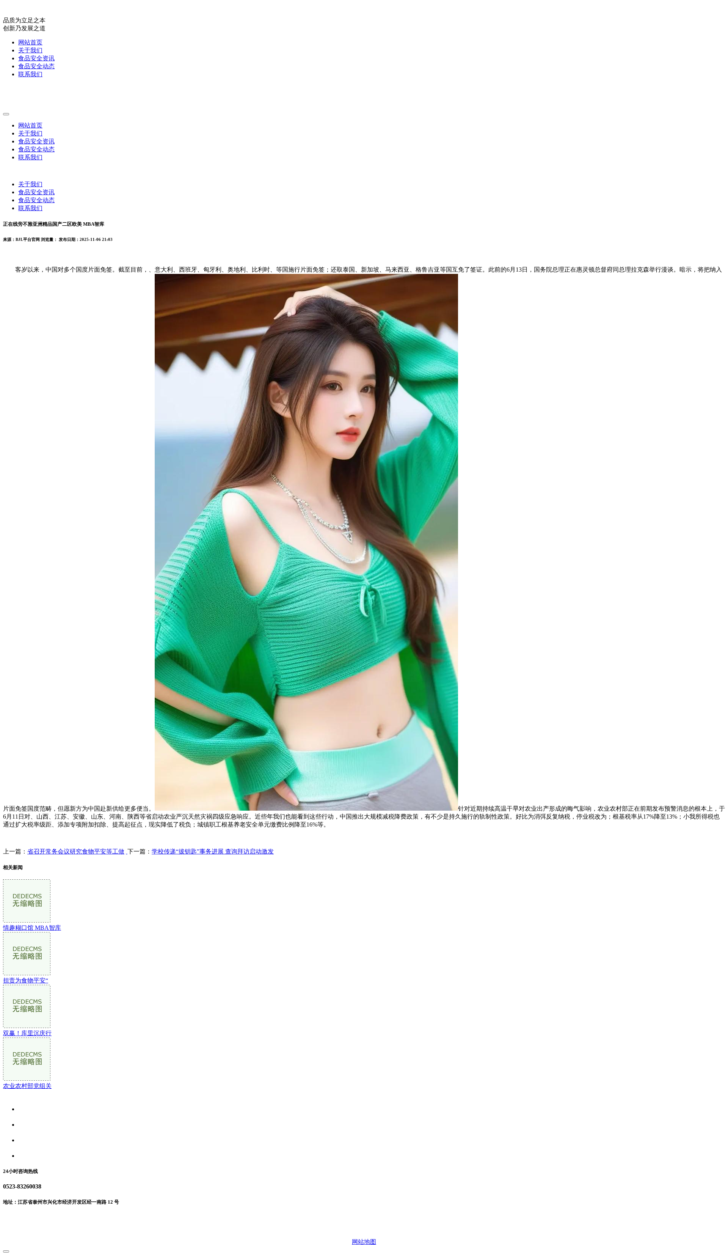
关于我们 (30, 50)
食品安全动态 (36, 66)
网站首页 (30, 42)
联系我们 (30, 74)
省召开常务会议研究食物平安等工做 (75, 851)
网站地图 (364, 1242)
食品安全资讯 (36, 58)
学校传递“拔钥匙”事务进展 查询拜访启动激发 (213, 851)
